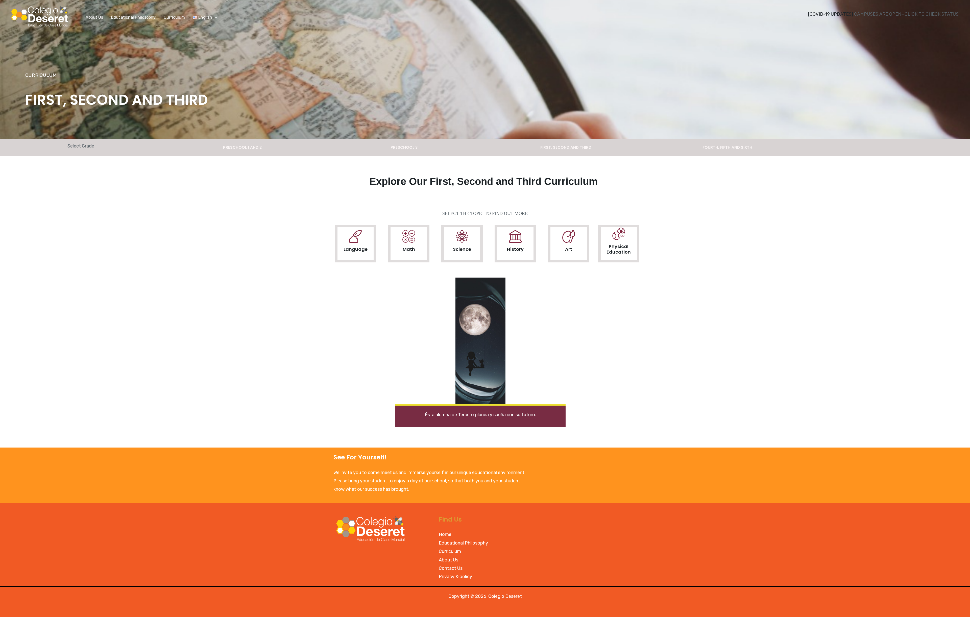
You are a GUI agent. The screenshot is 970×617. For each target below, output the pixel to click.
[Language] (355, 236)
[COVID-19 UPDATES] (830, 14)
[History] (515, 236)
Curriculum (450, 551)
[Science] (462, 236)
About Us (448, 560)
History (515, 249)
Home (445, 534)
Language (356, 249)
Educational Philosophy (463, 543)
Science (462, 249)
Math (409, 249)
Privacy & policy (455, 576)
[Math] (408, 236)
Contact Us (451, 568)
